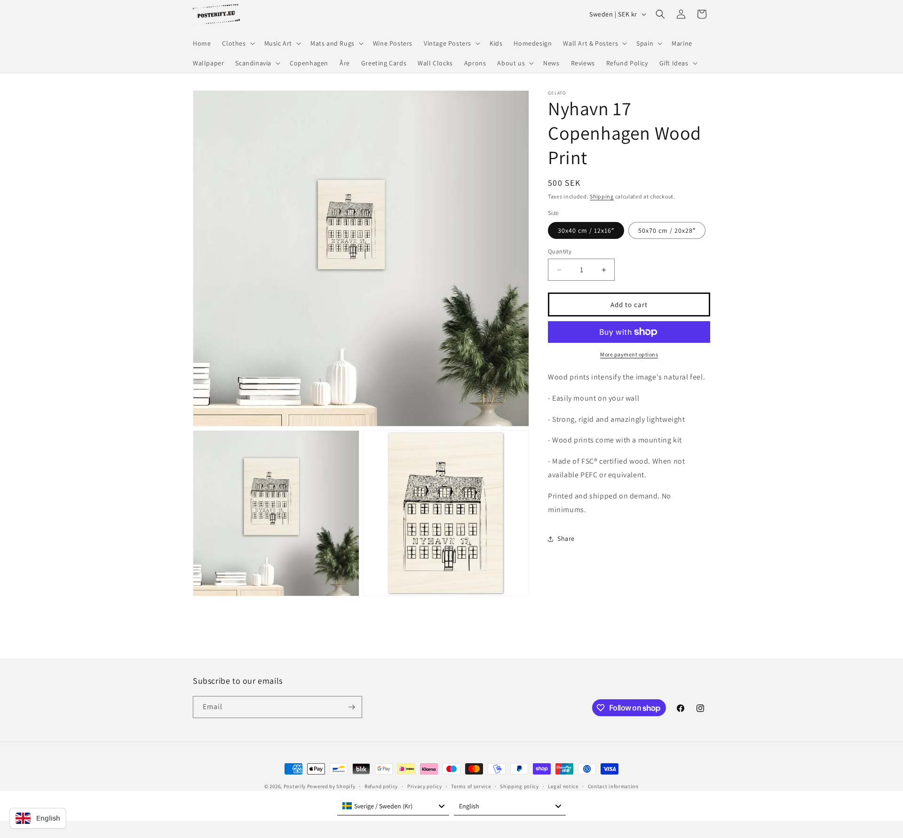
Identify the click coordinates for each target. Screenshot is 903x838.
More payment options (629, 354)
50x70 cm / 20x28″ (667, 230)
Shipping (602, 196)
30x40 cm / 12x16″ (586, 230)
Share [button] (566, 538)
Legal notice (563, 786)
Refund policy (381, 786)
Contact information (613, 786)
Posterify (295, 786)
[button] (237, 43)
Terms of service (471, 786)
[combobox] (393, 806)
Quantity (559, 251)
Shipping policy (519, 786)
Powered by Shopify (331, 786)
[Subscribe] (351, 707)
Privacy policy (424, 786)
